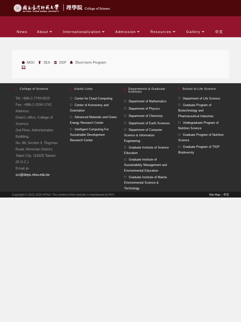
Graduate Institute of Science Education (146, 150)
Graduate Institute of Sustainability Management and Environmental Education (145, 165)
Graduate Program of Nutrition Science (201, 137)
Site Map (214, 194)
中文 (226, 194)
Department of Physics (144, 108)
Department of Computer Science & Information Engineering (143, 135)
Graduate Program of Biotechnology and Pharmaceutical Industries (196, 110)
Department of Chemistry (146, 116)
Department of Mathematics (148, 101)
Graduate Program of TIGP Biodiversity (199, 149)
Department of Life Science (201, 98)
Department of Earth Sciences (149, 123)
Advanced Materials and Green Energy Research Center (93, 119)
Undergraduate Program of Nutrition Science (198, 125)
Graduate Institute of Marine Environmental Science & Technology (145, 182)
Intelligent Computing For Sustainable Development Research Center (89, 135)
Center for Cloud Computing (93, 98)
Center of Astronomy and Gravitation (89, 107)
